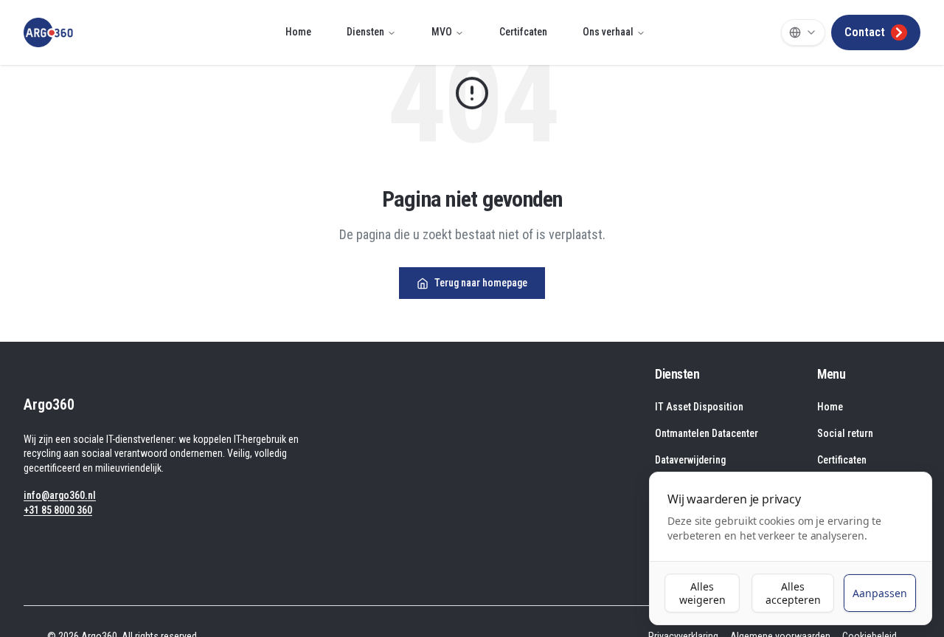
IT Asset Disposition (699, 407)
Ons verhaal (608, 32)
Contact (864, 32)
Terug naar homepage (480, 283)
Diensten (365, 32)
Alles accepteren (793, 593)
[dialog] (790, 548)
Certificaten (842, 460)
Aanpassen (880, 593)
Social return (845, 433)
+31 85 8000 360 (58, 510)
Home (298, 32)
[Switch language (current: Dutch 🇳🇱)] (803, 32)
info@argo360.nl (60, 495)
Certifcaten (523, 32)
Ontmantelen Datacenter (706, 433)
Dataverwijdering (690, 460)
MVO (441, 32)
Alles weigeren (702, 593)
